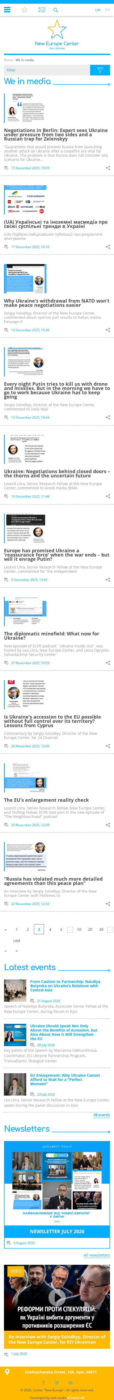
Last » (16, 941)
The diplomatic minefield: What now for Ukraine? (51, 635)
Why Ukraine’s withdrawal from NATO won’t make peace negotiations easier (56, 303)
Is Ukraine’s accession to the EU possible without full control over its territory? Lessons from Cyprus (52, 721)
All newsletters (97, 1255)
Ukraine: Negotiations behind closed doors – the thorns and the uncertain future (57, 473)
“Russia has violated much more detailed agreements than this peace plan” (53, 881)
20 (90, 929)
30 (101, 929)
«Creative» (76, 1398)
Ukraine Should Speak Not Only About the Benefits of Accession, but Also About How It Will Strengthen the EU (63, 1032)
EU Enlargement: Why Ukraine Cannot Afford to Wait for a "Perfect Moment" (65, 1079)
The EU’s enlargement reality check (46, 800)
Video (15, 1271)
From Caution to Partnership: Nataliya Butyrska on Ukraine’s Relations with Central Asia (65, 985)
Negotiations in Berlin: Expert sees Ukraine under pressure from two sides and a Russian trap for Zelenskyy (56, 134)
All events (101, 1115)
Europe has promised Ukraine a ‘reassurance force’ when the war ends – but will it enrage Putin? (56, 554)
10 (79, 929)
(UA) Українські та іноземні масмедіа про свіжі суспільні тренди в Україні (56, 224)
